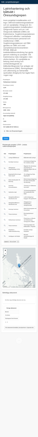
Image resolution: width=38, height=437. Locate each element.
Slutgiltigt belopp (7, 96)
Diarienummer (7, 124)
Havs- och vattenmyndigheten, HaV (26, 285)
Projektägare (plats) (8, 85)
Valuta (4, 102)
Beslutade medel (7, 91)
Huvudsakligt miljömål (9, 113)
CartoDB (13, 287)
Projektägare (6, 79)
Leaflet (33, 287)
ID (3, 119)
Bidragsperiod (7, 107)
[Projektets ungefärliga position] (19, 266)
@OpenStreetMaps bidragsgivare (23, 287)
